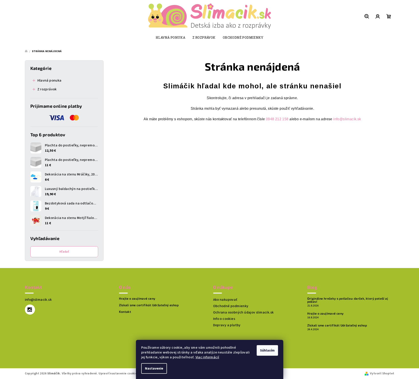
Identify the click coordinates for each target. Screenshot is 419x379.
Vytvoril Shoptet (382, 373)
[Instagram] (30, 309)
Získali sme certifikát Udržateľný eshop (149, 305)
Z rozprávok (47, 89)
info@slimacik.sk (347, 119)
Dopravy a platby (227, 325)
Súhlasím (267, 350)
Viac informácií (207, 357)
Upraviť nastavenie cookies (118, 373)
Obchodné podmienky (231, 306)
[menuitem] (170, 38)
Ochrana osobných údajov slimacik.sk (243, 312)
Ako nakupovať (225, 299)
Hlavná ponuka (49, 80)
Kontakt (125, 311)
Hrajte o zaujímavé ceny (137, 298)
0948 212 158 (277, 119)
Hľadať (64, 252)
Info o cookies (224, 318)
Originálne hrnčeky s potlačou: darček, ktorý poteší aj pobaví (347, 300)
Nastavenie (154, 368)
